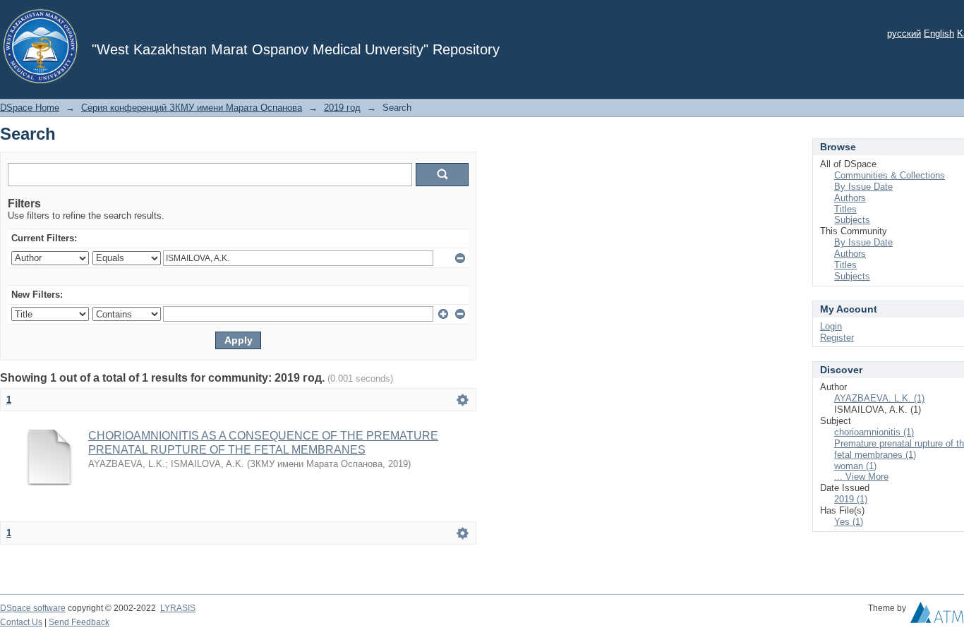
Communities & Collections (889, 175)
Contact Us (21, 622)
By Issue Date (863, 186)
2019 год (342, 107)
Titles (845, 209)
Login (831, 326)
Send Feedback (79, 622)
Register (837, 337)
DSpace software (33, 608)
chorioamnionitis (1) (874, 432)
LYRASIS (177, 608)
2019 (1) (850, 499)
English (939, 33)
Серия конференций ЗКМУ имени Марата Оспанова (191, 107)
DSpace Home (29, 107)
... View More (861, 476)
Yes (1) (848, 521)
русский (904, 33)
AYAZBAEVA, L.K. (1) (879, 398)
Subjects (852, 219)
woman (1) (855, 466)
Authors (850, 198)
